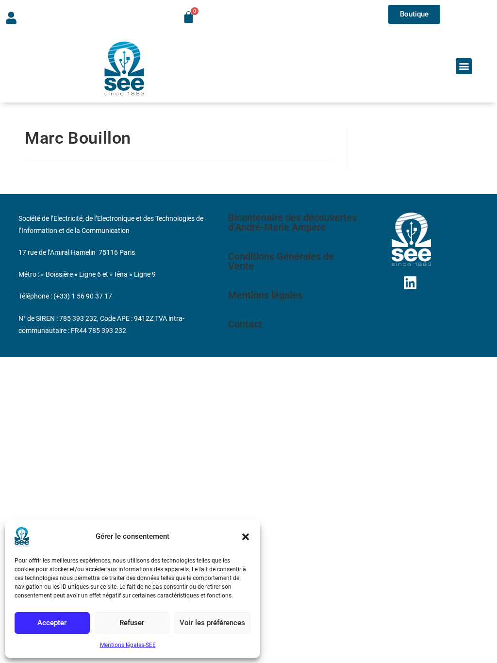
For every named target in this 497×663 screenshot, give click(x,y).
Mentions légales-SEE (128, 645)
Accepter (51, 622)
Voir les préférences (212, 622)
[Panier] (188, 17)
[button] (245, 537)
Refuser (131, 622)
